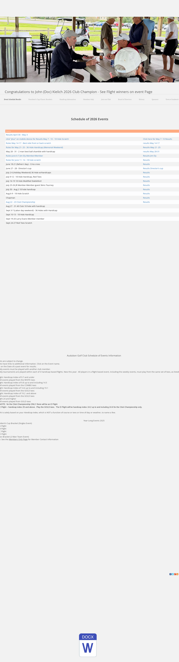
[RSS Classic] (177, 574)
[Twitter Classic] (173, 574)
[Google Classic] (175, 574)
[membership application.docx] (88, 645)
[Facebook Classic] (170, 574)
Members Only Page (18, 439)
